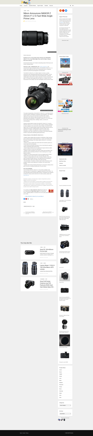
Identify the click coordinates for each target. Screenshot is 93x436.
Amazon (61, 22)
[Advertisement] (55, 2)
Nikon (28, 10)
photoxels (26, 21)
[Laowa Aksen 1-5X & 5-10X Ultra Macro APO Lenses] (30, 268)
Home (21, 5)
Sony (44, 247)
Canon (60, 369)
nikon (33, 206)
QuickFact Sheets (32, 5)
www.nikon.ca (26, 175)
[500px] (66, 10)
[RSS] (60, 10)
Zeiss (60, 397)
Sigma (60, 393)
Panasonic (61, 384)
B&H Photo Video (62, 161)
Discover (51, 5)
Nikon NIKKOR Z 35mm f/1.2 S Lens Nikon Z (34, 196)
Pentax (60, 386)
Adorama (61, 163)
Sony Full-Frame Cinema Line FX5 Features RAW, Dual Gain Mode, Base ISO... (47, 284)
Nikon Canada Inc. (43, 66)
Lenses (25, 10)
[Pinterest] (63, 10)
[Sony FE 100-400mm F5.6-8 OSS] (30, 252)
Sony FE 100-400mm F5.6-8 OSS (46, 250)
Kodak (60, 376)
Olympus (61, 382)
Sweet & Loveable (62, 165)
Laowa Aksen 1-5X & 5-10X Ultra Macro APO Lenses (47, 267)
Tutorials (46, 5)
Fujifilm (60, 374)
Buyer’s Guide (40, 5)
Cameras (25, 5)
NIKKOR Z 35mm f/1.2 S (27, 206)
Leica (60, 378)
